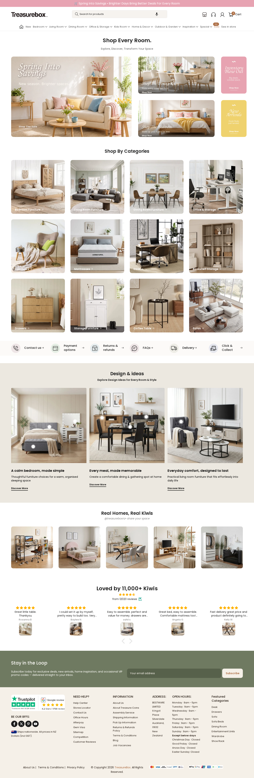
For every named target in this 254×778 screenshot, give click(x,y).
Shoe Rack (218, 741)
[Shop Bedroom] (79, 547)
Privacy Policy (76, 767)
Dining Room (76, 26)
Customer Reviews (84, 742)
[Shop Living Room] (174, 547)
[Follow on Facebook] (14, 724)
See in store (228, 26)
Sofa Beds (218, 721)
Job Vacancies (122, 745)
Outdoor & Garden (166, 26)
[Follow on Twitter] (21, 724)
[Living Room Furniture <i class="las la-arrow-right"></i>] (97, 187)
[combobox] (119, 14)
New (28, 26)
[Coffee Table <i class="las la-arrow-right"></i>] (157, 305)
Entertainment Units (223, 731)
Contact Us (79, 712)
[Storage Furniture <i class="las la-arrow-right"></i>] (97, 305)
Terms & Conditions (124, 735)
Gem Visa (79, 727)
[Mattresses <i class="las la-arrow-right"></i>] (97, 246)
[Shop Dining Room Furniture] (127, 547)
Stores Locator (82, 708)
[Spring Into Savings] (234, 75)
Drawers (217, 712)
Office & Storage (99, 26)
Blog (115, 740)
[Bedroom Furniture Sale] (176, 118)
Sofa (214, 716)
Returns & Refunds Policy (124, 729)
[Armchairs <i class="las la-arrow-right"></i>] (38, 246)
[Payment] (166, 767)
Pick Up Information (124, 722)
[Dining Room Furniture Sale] (176, 75)
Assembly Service (123, 712)
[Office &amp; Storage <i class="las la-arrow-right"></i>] (216, 187)
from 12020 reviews (124, 599)
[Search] (76, 14)
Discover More (19, 488)
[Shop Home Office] (32, 547)
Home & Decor (141, 26)
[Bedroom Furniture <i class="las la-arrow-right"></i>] (38, 187)
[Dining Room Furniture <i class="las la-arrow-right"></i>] (157, 187)
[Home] (21, 27)
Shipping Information (125, 717)
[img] (127, 594)
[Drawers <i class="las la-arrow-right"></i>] (38, 305)
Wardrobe (218, 736)
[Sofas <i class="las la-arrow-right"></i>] (216, 305)
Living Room (56, 26)
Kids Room (120, 26)
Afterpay (78, 722)
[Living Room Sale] (71, 97)
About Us (118, 703)
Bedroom (38, 26)
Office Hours (80, 717)
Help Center (80, 703)
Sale (216, 26)
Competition (80, 737)
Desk (215, 707)
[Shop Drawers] (222, 547)
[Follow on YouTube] (35, 724)
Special (204, 26)
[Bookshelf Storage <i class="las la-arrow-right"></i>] (216, 246)
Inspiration (189, 26)
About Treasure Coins (126, 708)
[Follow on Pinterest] (28, 724)
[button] (156, 14)
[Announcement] (127, 3)
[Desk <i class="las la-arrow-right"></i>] (157, 246)
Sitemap (78, 732)
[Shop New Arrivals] (234, 118)
